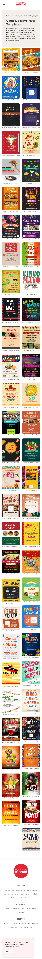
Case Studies (15, 909)
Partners (27, 923)
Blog (23, 909)
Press (21, 923)
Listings (6, 894)
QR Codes (34, 894)
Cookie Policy (13, 946)
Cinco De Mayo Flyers (31, 16)
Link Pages (15, 898)
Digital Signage (32, 890)
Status (32, 927)
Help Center (31, 909)
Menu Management (18, 890)
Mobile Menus (24, 894)
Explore (21, 912)
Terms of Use (12, 927)
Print (7, 909)
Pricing (6, 923)
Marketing (14, 894)
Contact (35, 923)
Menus (8, 16)
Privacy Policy (23, 927)
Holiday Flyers (17, 16)
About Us (14, 923)
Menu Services (26, 898)
